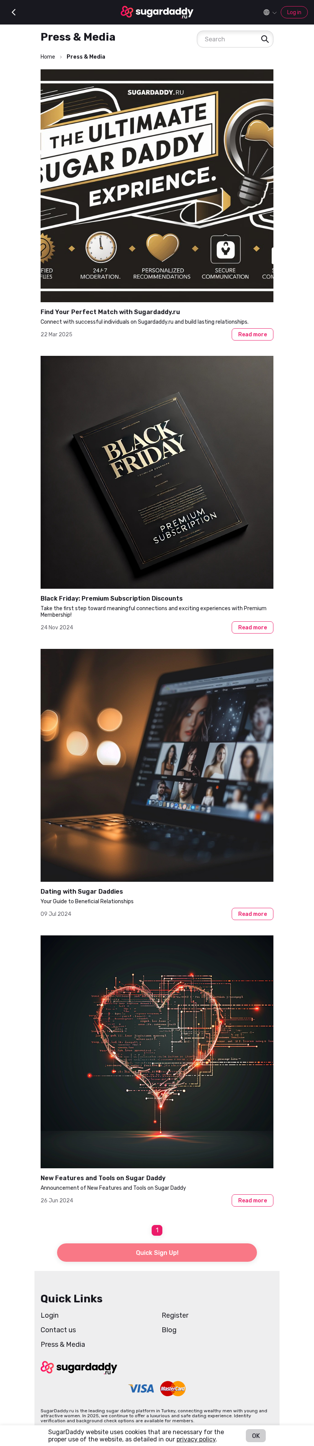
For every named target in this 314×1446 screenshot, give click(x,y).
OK (256, 1435)
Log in (294, 12)
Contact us (58, 1330)
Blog (169, 1330)
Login (50, 1315)
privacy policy (196, 1439)
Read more (252, 334)
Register (175, 1315)
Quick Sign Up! (157, 1252)
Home (48, 57)
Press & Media (63, 1344)
